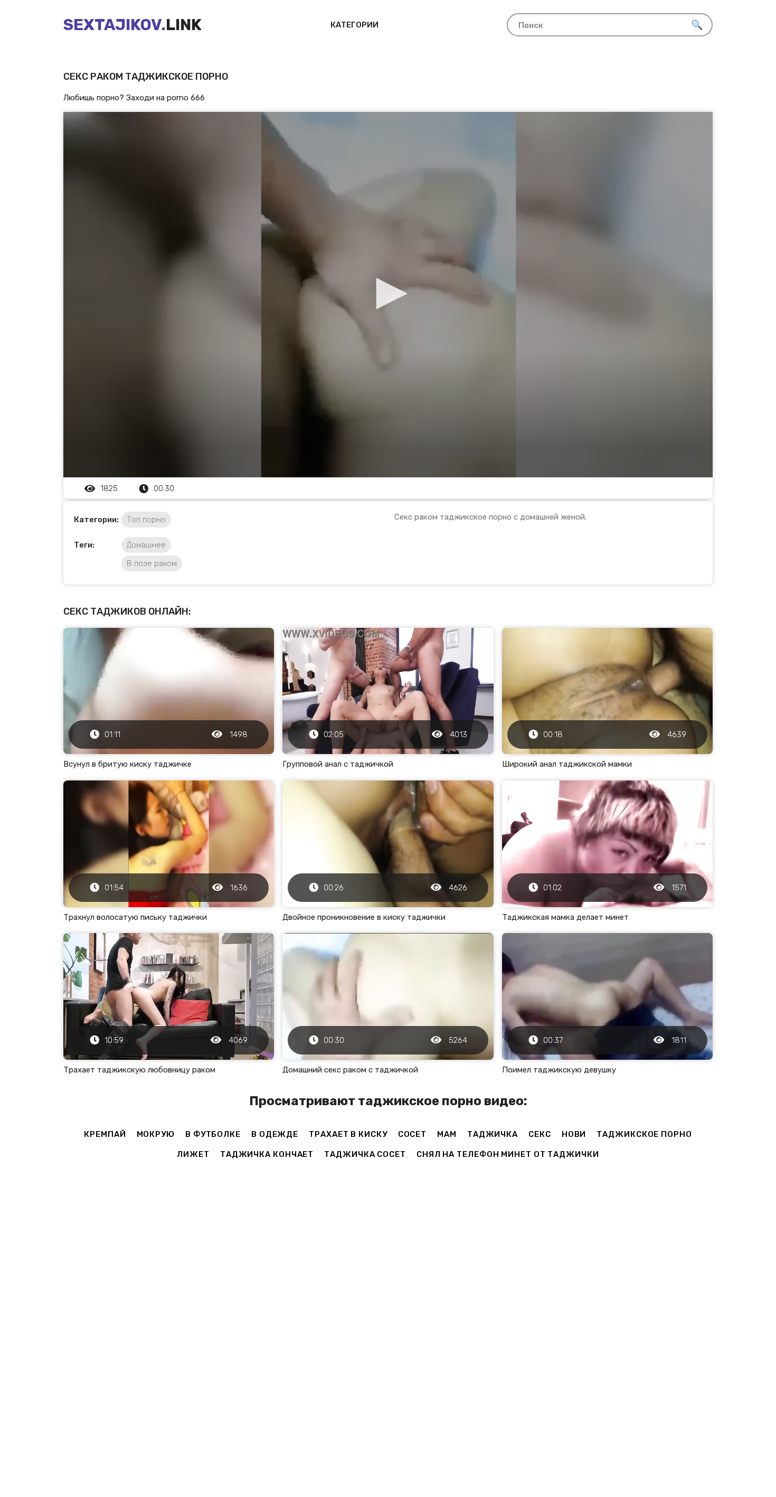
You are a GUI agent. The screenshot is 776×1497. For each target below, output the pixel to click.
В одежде (274, 1134)
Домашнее (146, 545)
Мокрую (156, 1134)
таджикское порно (644, 1134)
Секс (539, 1134)
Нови (574, 1134)
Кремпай (105, 1134)
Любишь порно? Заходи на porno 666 (134, 97)
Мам (447, 1134)
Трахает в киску (348, 1134)
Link (132, 24)
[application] (388, 294)
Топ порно (146, 519)
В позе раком (152, 563)
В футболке (213, 1134)
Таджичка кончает (267, 1154)
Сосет (412, 1134)
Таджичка (492, 1134)
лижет (193, 1154)
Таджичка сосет (365, 1154)
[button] (388, 293)
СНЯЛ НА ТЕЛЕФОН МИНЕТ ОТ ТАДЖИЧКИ (508, 1154)
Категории (354, 25)
